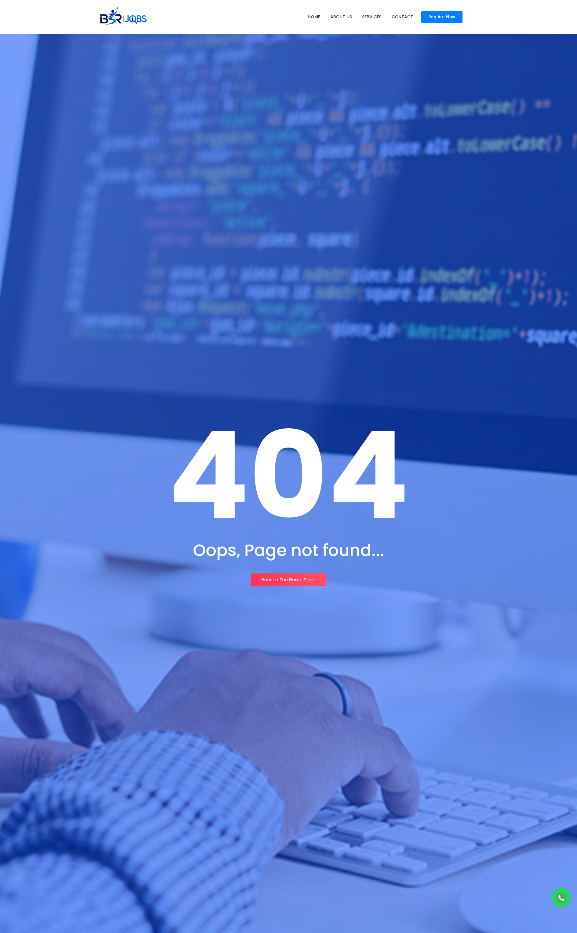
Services (371, 17)
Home (314, 17)
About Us (341, 17)
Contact (402, 17)
